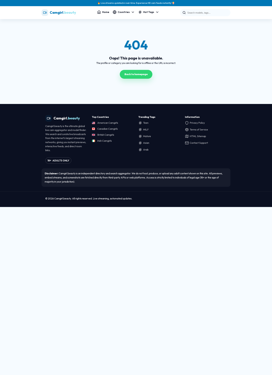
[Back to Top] (223, 198)
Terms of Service (199, 129)
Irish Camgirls (104, 140)
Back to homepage (136, 74)
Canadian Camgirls (107, 128)
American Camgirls (107, 122)
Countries (124, 12)
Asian (146, 142)
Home (105, 12)
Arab (146, 149)
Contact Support (199, 142)
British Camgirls (105, 134)
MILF (146, 129)
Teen (145, 122)
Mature (147, 136)
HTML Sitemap (198, 136)
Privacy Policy (197, 122)
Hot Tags (148, 12)
